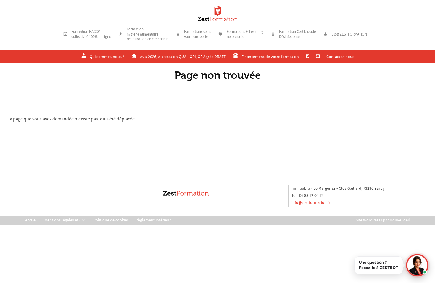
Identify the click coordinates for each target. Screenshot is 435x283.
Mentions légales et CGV (65, 220)
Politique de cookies (111, 220)
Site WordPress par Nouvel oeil (383, 220)
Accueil (31, 220)
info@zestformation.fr (310, 202)
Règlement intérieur (153, 220)
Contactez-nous (340, 56)
